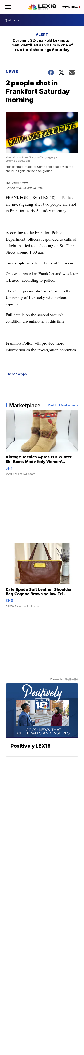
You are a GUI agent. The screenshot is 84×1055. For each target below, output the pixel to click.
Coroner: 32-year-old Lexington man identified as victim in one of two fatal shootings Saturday (42, 45)
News (12, 71)
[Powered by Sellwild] (71, 679)
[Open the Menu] (8, 7)
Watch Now (70, 7)
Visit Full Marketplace (63, 405)
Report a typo (17, 374)
